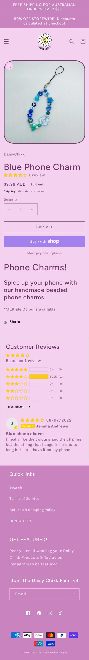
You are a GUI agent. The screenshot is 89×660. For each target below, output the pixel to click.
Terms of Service (24, 498)
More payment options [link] (44, 253)
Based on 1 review (23, 360)
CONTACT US (20, 521)
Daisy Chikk (37, 652)
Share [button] (14, 322)
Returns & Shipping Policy (32, 510)
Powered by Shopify (56, 652)
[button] (6, 41)
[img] (33, 420)
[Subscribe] (73, 594)
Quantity (11, 199)
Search (15, 487)
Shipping (9, 191)
